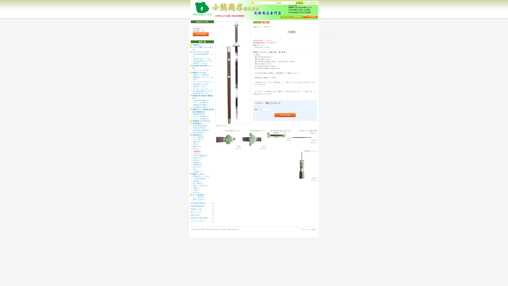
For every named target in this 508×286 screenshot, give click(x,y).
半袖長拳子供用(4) (200, 107)
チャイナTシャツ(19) (200, 52)
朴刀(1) (196, 144)
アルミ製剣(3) (198, 137)
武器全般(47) (197, 135)
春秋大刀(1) (198, 158)
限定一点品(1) (198, 199)
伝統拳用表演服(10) (201, 100)
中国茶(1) (196, 45)
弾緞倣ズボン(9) (199, 86)
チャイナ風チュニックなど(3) (202, 48)
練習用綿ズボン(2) (200, 93)
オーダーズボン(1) (200, 89)
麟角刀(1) (197, 146)
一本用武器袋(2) (199, 178)
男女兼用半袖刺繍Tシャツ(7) (203, 55)
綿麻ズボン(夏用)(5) (201, 75)
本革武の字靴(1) (199, 128)
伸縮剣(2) (197, 162)
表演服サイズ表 (195, 209)
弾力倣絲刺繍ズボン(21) (202, 91)
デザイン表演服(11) (201, 102)
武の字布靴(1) (198, 132)
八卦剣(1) (197, 151)
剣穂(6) (196, 188)
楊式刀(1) (197, 142)
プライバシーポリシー (198, 221)
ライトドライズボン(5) (202, 82)
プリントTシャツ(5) (201, 70)
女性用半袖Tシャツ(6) (202, 59)
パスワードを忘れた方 (310, 3)
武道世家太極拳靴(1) (201, 130)
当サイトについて (196, 212)
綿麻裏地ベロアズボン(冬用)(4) (203, 78)
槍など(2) (197, 167)
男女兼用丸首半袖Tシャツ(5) (202, 67)
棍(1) (195, 169)
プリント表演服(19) (201, 119)
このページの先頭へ (309, 229)
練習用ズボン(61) (199, 72)
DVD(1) (196, 192)
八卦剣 (266, 47)
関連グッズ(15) (198, 174)
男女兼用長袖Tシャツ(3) (202, 61)
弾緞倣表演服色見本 (197, 206)
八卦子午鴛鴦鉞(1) (200, 155)
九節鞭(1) (197, 172)
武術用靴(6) (197, 123)
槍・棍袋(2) (198, 183)
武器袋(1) (197, 181)
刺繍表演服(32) (199, 114)
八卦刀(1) (197, 153)
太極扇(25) (197, 165)
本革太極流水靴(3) (200, 125)
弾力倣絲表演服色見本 (198, 203)
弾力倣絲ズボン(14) (201, 84)
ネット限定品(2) (198, 195)
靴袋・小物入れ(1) (200, 185)
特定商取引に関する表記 (198, 218)
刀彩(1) (196, 190)
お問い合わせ (195, 215)
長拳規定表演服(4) (200, 105)
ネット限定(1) (198, 197)
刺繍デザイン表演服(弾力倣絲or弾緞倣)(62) (203, 111)
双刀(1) (196, 148)
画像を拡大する (221, 126)
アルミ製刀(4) (198, 139)
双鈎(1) (196, 160)
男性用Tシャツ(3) (200, 63)
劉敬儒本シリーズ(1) (201, 176)
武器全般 (258, 47)
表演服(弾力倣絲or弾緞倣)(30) (202, 97)
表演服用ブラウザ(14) (201, 121)
